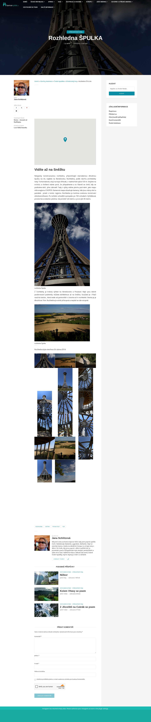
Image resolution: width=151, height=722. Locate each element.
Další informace (47, 7)
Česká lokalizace (115, 123)
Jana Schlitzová (20, 99)
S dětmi (47, 526)
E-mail (36, 663)
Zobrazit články (59, 559)
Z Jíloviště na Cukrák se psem (77, 607)
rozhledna (39, 526)
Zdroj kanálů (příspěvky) (117, 117)
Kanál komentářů (115, 120)
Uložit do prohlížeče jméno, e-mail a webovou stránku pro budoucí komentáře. (61, 679)
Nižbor (64, 575)
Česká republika (59, 81)
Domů (36, 81)
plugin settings (103, 709)
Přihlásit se (113, 114)
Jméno (36, 655)
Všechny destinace (46, 81)
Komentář (38, 636)
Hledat (121, 93)
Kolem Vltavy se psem (73, 591)
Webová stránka (39, 671)
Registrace (112, 111)
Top (63, 526)
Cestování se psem (30, 7)
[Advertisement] (65, 101)
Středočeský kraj (75, 32)
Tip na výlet (56, 526)
